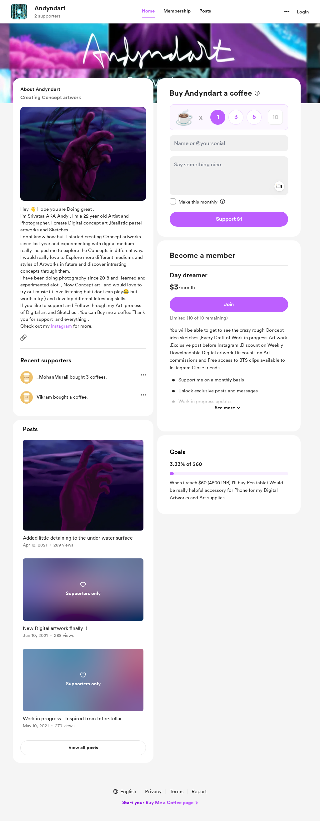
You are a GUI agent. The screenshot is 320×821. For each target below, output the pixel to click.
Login (303, 12)
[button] (148, 11)
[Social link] (23, 338)
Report (199, 791)
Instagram (61, 326)
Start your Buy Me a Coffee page (157, 802)
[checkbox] (194, 202)
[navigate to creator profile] (19, 11)
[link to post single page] (83, 494)
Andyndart (50, 8)
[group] (229, 342)
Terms (176, 791)
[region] (229, 157)
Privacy (153, 791)
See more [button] (225, 407)
